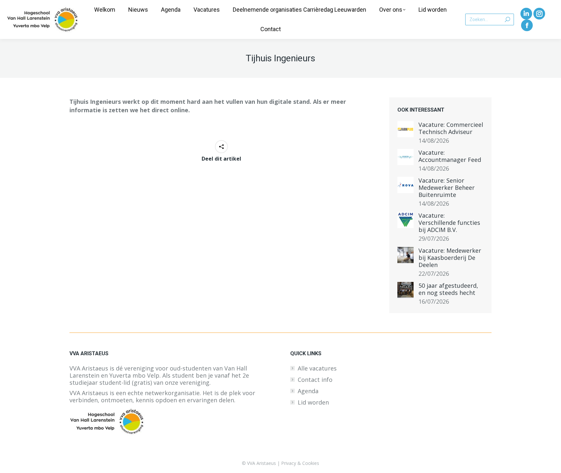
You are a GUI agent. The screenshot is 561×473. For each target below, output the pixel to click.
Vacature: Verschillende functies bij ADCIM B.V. (449, 222)
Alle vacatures (317, 368)
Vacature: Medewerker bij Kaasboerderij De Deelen (449, 257)
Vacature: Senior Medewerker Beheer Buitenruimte (446, 187)
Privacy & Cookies (300, 463)
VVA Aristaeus (261, 463)
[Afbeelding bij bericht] (405, 129)
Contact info (315, 379)
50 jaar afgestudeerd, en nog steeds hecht (448, 289)
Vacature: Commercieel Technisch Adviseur (450, 128)
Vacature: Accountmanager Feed (449, 156)
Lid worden (313, 402)
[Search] (507, 19)
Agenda (308, 390)
